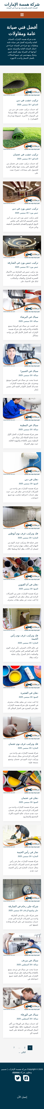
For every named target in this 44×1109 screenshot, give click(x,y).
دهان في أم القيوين (28, 584)
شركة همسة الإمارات (22, 4)
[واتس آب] (22, 1086)
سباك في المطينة (29, 425)
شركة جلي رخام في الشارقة (23, 906)
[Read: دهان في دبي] (22, 463)
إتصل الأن (22, 1097)
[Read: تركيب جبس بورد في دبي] (22, 193)
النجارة (35, 538)
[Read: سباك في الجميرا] (22, 355)
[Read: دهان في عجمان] (22, 782)
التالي (22, 1052)
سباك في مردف (29, 960)
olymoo (16, 1072)
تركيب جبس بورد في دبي (25, 208)
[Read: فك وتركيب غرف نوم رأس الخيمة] (22, 620)
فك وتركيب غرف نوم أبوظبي (23, 533)
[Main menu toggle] (22, 14)
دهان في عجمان (29, 798)
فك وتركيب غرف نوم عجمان (23, 743)
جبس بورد (34, 213)
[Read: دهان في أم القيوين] (22, 569)
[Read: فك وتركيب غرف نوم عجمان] (22, 728)
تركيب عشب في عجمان (25, 154)
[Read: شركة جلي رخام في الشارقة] (22, 890)
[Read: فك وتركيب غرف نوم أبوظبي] (22, 518)
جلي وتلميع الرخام (30, 910)
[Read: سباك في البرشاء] (22, 301)
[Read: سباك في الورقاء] (22, 999)
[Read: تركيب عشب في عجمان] (22, 139)
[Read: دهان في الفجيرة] (22, 677)
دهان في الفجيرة (29, 692)
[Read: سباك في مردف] (22, 944)
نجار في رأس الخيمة (27, 852)
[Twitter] (18, 1078)
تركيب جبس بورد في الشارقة (23, 262)
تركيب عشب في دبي (27, 100)
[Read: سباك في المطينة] (22, 409)
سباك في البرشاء (29, 317)
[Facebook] (26, 1078)
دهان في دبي (31, 479)
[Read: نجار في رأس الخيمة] (22, 836)
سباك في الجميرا (29, 371)
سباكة (36, 321)
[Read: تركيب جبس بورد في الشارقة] (22, 247)
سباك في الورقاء (29, 1014)
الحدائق (35, 105)
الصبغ (36, 484)
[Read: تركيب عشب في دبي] (22, 84)
